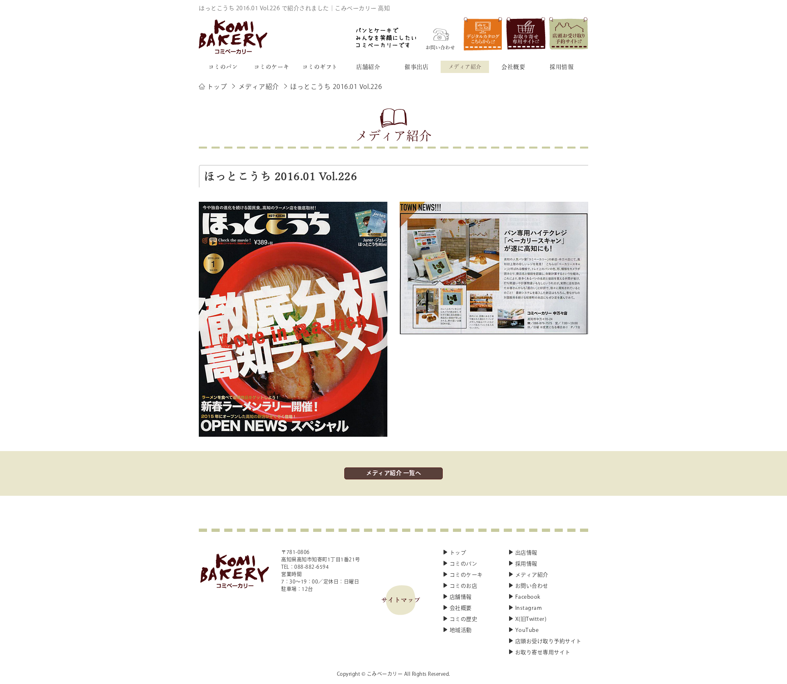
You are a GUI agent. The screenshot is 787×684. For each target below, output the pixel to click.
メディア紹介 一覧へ (393, 473)
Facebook (527, 597)
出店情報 (526, 553)
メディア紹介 (531, 575)
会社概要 (461, 608)
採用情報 (526, 564)
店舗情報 (461, 597)
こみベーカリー (385, 674)
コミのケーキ (466, 575)
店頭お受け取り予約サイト (548, 641)
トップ (458, 553)
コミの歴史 (464, 619)
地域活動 (461, 630)
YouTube (527, 630)
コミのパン (464, 564)
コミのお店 (464, 586)
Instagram (528, 608)
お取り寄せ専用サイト (543, 652)
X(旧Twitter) (531, 619)
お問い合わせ (531, 586)
